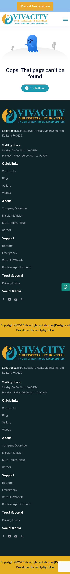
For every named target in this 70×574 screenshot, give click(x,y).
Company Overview (14, 208)
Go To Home (38, 88)
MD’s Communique (14, 222)
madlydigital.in (44, 330)
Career (6, 230)
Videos (6, 192)
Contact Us (9, 171)
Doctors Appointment (16, 267)
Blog (5, 178)
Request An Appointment (36, 6)
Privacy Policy (11, 283)
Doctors (7, 245)
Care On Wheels (12, 260)
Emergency (9, 253)
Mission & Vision (12, 215)
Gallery (6, 185)
